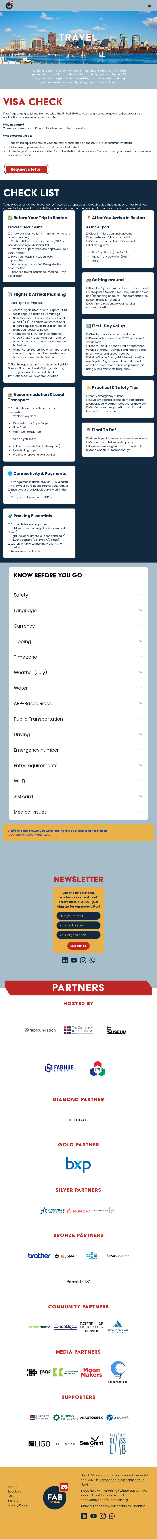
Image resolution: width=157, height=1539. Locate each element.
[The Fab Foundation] (40, 1030)
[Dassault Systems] (52, 1210)
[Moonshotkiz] (117, 1372)
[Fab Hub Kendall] (59, 1068)
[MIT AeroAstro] (117, 1417)
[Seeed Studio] (39, 1327)
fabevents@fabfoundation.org (28, 834)
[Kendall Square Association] (65, 1372)
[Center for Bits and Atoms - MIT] (78, 1030)
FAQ (11, 1496)
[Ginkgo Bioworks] (65, 1417)
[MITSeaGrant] (91, 1444)
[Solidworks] (78, 1210)
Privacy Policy (18, 1505)
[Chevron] (91, 1256)
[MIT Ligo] (39, 1444)
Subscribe (78, 946)
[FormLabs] (78, 1282)
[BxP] (78, 1165)
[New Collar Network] (117, 1327)
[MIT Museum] (116, 1030)
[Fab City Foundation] (97, 1068)
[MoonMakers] (91, 1372)
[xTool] (78, 1120)
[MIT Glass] (117, 1444)
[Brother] (39, 1256)
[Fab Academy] (117, 1256)
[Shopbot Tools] (65, 1327)
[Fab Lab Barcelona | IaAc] (39, 1372)
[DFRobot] (65, 1256)
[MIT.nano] (65, 1444)
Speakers (14, 1491)
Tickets (13, 1500)
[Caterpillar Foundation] (91, 1327)
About (12, 1487)
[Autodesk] (91, 1417)
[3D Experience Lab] (104, 1210)
